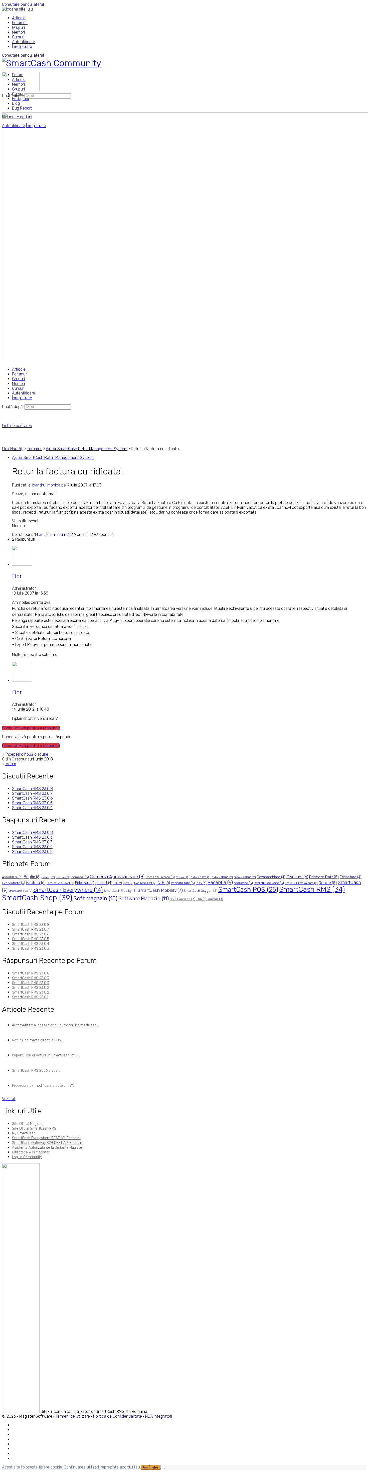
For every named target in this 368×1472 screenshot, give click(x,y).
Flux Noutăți (12, 448)
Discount (297, 876)
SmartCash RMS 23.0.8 (32, 788)
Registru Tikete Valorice (301, 883)
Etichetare (350, 877)
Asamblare (12, 877)
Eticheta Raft (324, 876)
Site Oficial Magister (28, 1124)
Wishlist (215, 899)
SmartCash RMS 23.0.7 (32, 793)
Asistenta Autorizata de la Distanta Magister (47, 1147)
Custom (183, 877)
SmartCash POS (248, 890)
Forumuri (34, 448)
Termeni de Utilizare (73, 1416)
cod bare (63, 877)
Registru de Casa (269, 883)
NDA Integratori (158, 1416)
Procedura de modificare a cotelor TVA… (44, 1086)
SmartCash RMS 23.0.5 (32, 803)
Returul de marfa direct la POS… (37, 1040)
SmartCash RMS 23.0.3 (32, 837)
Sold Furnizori (182, 899)
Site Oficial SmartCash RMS (34, 1128)
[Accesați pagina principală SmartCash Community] (51, 63)
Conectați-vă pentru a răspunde (31, 728)
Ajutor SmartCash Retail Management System (86, 448)
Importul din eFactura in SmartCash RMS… (46, 1055)
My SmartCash (24, 1133)
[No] (162, 1468)
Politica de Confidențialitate (117, 1416)
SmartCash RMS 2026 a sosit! (36, 1070)
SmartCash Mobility (160, 890)
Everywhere (13, 883)
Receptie (220, 882)
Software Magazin (143, 899)
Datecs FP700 (222, 877)
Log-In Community (27, 1157)
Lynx (128, 883)
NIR (163, 882)
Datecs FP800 (245, 877)
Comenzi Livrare (160, 877)
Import (104, 883)
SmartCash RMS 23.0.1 (30, 997)
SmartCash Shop (37, 898)
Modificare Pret (145, 883)
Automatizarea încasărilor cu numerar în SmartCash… (55, 1025)
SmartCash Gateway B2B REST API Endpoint (47, 1143)
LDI (117, 883)
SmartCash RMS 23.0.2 (32, 846)
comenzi (80, 877)
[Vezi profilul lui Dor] (22, 564)
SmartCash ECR (20, 891)
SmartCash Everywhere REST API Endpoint (46, 1138)
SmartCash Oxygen (200, 891)
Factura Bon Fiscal (60, 883)
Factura (36, 882)
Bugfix (32, 876)
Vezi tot (9, 1098)
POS (201, 883)
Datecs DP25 (201, 877)
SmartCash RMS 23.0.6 (32, 798)
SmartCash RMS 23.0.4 (32, 807)
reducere (243, 883)
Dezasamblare (271, 877)
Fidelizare (85, 883)
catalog (48, 877)
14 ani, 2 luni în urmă (52, 534)
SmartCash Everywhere (68, 890)
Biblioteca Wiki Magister (31, 1152)
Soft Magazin (95, 898)
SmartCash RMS (312, 889)
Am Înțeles (150, 1467)
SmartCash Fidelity (120, 891)
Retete (328, 882)
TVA (201, 899)
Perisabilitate (183, 883)
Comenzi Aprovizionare (117, 876)
